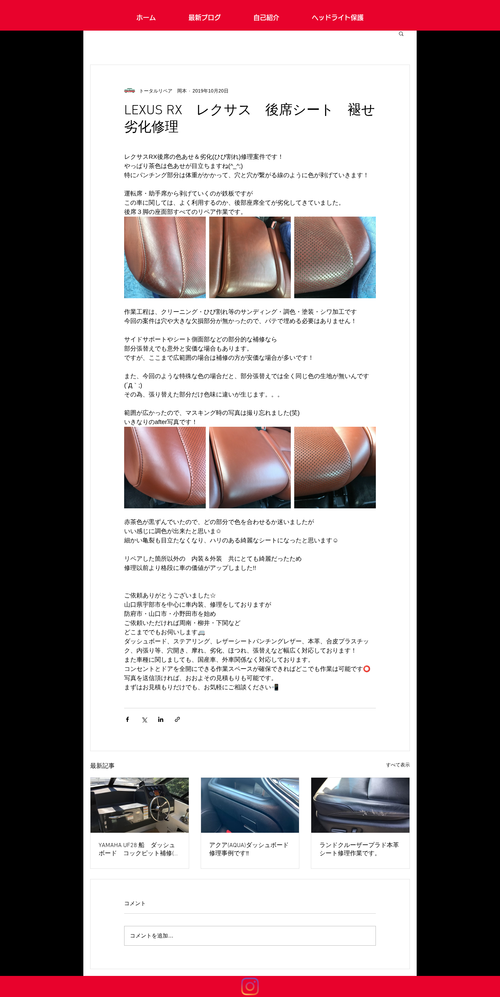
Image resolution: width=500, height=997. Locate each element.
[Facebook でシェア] (127, 719)
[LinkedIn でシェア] (160, 719)
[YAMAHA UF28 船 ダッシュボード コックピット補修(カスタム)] (139, 805)
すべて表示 (398, 764)
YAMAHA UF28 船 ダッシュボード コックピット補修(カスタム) (139, 849)
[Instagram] (250, 986)
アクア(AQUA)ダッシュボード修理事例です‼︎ (249, 849)
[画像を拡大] (165, 257)
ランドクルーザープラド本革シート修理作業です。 (359, 849)
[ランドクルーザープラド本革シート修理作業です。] (360, 805)
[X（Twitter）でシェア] (144, 719)
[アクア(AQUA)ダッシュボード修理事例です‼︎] (250, 805)
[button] (401, 33)
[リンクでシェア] (177, 719)
